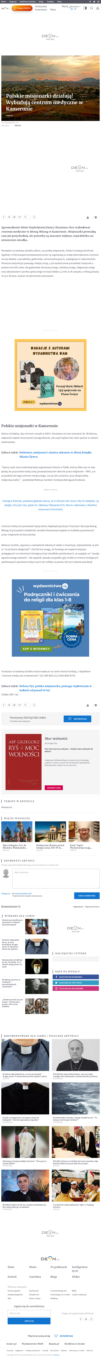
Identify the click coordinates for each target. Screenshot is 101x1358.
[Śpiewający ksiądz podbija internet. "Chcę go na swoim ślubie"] (25, 1142)
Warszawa (74, 6)
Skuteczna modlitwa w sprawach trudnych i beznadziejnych (12, 922)
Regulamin (19, 1350)
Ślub (9, 1298)
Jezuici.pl (12, 1344)
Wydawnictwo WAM (32, 1344)
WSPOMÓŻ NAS (66, 1336)
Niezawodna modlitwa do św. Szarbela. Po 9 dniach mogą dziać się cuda (12, 963)
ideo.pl (56, 1355)
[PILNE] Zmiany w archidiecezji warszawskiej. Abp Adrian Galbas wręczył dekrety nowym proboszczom (75, 1163)
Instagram (98, 1)
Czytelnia (35, 1276)
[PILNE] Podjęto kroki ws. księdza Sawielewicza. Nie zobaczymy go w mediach (25, 1206)
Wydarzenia (41, 6)
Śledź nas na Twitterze (70, 982)
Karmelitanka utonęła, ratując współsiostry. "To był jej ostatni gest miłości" (75, 1118)
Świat (11, 1267)
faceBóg (50, 2)
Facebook (90, 1)
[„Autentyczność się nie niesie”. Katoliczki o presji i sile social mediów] (36, 1006)
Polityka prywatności (32, 1350)
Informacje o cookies (76, 1350)
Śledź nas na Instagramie (71, 988)
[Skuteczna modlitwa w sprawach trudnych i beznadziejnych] (36, 926)
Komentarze (41, 9)
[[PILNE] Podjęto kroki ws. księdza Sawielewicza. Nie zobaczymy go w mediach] (25, 1186)
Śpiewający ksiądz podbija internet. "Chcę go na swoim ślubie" (24, 1162)
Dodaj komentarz (86, 895)
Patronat (89, 1350)
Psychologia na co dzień (60, 1294)
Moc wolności (56, 739)
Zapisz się (29, 1321)
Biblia (3, 2)
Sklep (59, 2)
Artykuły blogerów (15, 1294)
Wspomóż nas (80, 719)
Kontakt (45, 1350)
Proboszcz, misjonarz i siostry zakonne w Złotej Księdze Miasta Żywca (55, 454)
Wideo (76, 1276)
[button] (85, 8)
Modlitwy (54, 1298)
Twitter (94, 1)
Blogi (41, 2)
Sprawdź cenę (53, 788)
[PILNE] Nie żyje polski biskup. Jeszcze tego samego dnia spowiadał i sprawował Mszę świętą (75, 1075)
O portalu (10, 1350)
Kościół (9, 116)
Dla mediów (54, 1350)
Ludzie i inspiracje (79, 1294)
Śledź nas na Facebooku (70, 977)
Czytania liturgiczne (58, 1291)
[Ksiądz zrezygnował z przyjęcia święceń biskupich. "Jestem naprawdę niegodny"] (25, 1098)
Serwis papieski (14, 1291)
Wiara (53, 9)
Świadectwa (34, 1294)
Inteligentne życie (80, 1268)
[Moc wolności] (24, 762)
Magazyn (13, 2)
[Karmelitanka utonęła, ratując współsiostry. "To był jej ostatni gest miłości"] (76, 1098)
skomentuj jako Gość (23, 893)
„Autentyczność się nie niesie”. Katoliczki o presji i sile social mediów (12, 1003)
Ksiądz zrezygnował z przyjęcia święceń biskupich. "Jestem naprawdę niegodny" (21, 1118)
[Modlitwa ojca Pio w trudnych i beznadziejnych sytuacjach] (36, 986)
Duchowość (34, 1291)
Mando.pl (54, 1344)
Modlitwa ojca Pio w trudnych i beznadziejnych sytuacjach (11, 983)
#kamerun (6, 807)
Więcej (65, 6)
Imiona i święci (35, 1298)
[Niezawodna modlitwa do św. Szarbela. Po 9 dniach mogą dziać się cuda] (36, 966)
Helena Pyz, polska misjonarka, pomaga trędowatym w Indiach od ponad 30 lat (55, 688)
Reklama (64, 1350)
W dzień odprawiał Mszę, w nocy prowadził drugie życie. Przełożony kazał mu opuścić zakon (10, 945)
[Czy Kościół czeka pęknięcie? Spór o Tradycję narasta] (76, 1186)
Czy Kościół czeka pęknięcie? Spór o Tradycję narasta (73, 1206)
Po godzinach (58, 1267)
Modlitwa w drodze (27, 2)
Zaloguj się (5, 893)
